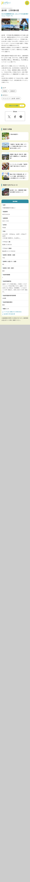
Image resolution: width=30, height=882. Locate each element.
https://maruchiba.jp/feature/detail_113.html (13, 143)
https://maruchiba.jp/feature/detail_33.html (13, 133)
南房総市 (13, 91)
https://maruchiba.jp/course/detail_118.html (13, 189)
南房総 (5, 91)
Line (20, 116)
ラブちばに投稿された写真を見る (13, 312)
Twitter (8, 116)
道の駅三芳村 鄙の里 (9, 314)
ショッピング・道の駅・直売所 (11, 98)
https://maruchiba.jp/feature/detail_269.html (13, 153)
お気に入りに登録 (13, 105)
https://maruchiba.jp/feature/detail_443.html (13, 173)
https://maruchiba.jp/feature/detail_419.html (13, 163)
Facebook (14, 116)
